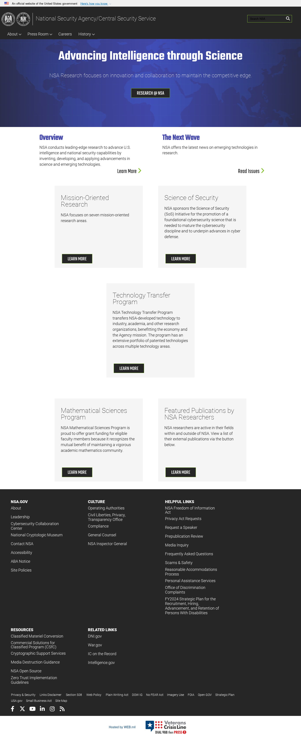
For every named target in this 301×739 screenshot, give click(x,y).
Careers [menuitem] (65, 34)
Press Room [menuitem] (38, 34)
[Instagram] (52, 709)
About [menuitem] (12, 34)
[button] (96, 3)
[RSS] (62, 709)
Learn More (127, 171)
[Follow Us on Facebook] (12, 709)
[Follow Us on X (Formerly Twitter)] (22, 709)
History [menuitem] (84, 34)
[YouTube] (32, 709)
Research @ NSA (150, 93)
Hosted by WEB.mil (122, 727)
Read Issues (249, 171)
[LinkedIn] (42, 709)
